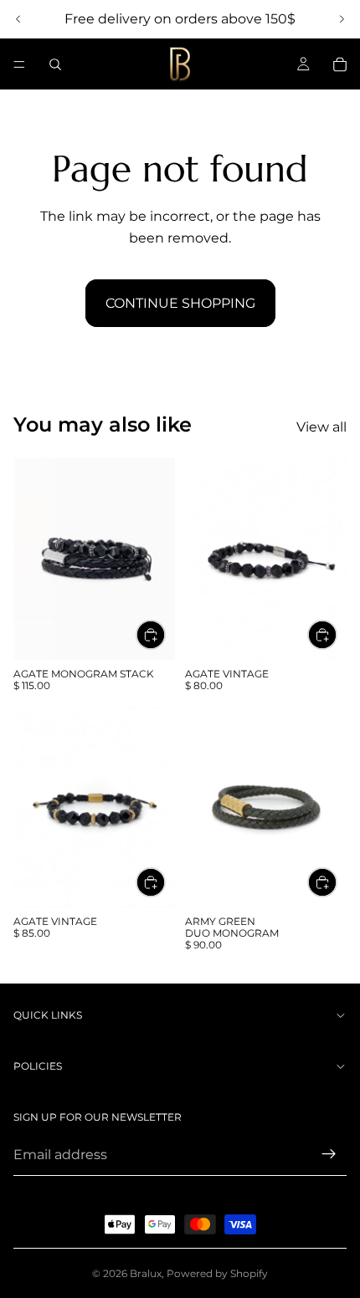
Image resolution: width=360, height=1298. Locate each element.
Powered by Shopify (217, 1273)
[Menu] (19, 64)
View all (321, 427)
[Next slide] (341, 19)
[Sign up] (329, 1154)
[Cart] (339, 64)
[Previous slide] (18, 19)
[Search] (55, 64)
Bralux (146, 1273)
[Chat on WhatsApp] (322, 1218)
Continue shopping (180, 303)
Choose (165, 635)
